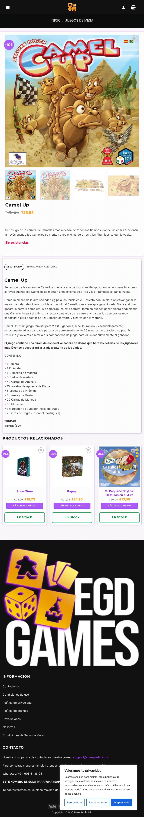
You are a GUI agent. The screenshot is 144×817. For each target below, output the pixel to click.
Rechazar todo (98, 802)
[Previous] (12, 101)
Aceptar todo (121, 802)
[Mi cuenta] (123, 7)
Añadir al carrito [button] (24, 505)
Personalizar (74, 802)
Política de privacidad (17, 702)
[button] (8, 7)
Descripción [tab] (14, 266)
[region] (98, 787)
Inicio (56, 20)
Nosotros (9, 727)
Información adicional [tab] (42, 266)
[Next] (132, 101)
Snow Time (25, 491)
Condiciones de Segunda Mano (23, 735)
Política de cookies (15, 710)
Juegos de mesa (79, 20)
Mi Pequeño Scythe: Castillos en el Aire (119, 493)
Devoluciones (12, 719)
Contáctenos (12, 686)
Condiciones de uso (16, 694)
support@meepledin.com (90, 757)
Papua (72, 491)
